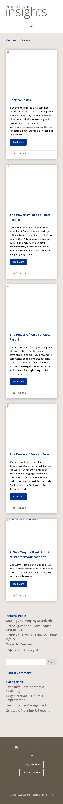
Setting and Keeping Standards (29, 621)
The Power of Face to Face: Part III (31, 222)
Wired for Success (19, 644)
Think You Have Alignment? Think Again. (31, 637)
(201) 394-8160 (32, 764)
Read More (18, 142)
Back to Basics (31, 104)
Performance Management (26, 705)
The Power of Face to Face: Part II (31, 341)
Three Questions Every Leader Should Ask (28, 628)
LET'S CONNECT (31, 772)
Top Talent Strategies (22, 650)
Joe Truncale (19, 153)
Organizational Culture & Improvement (25, 698)
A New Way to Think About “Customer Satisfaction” (31, 560)
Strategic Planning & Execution (29, 710)
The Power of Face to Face (31, 458)
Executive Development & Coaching (25, 689)
